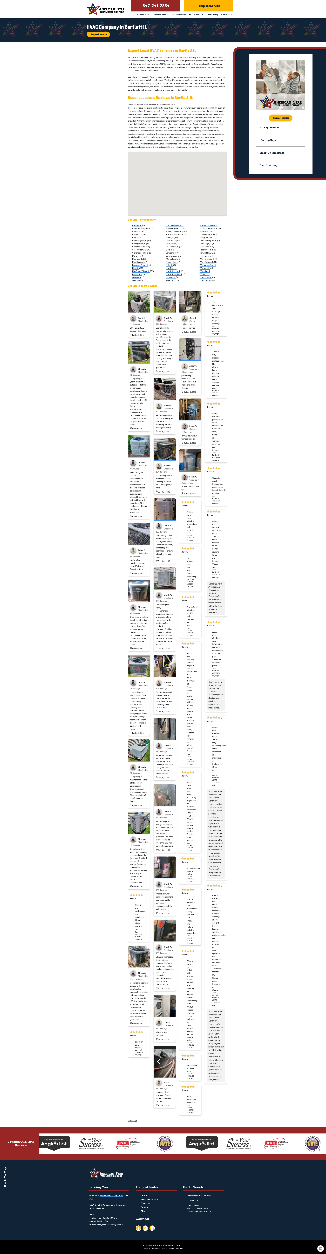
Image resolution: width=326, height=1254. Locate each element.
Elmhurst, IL (137, 274)
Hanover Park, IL (173, 228)
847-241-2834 (193, 1195)
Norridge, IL (171, 268)
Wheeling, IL (205, 271)
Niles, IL (169, 265)
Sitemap (179, 1248)
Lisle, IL (169, 249)
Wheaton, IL (205, 268)
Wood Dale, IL (206, 277)
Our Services (142, 15)
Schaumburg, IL (206, 234)
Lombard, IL (171, 252)
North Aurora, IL (173, 271)
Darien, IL (136, 256)
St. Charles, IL (205, 246)
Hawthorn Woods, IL (175, 231)
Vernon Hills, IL (206, 252)
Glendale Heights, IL (175, 225)
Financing (213, 15)
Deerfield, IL (137, 259)
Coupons (145, 1207)
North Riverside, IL (174, 274)
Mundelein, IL (172, 259)
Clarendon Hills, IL (140, 252)
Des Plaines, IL (138, 262)
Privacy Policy (168, 1248)
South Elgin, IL (206, 243)
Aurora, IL (136, 231)
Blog (143, 1211)
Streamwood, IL (206, 249)
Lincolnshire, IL (172, 246)
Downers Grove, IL (140, 265)
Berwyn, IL (136, 237)
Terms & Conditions (151, 1248)
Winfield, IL (204, 274)
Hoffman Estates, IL (174, 234)
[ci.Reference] (139, 311)
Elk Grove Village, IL (141, 271)
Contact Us (226, 15)
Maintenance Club (181, 15)
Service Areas (160, 15)
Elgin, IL (135, 268)
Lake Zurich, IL (172, 243)
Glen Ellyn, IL (137, 280)
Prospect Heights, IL (208, 225)
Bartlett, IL (137, 234)
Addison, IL (137, 225)
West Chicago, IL (207, 259)
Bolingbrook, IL (139, 243)
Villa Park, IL (205, 256)
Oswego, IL (171, 277)
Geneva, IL (136, 277)
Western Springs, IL (208, 265)
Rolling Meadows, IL (208, 228)
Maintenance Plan (149, 1199)
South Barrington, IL (208, 240)
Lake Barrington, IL (174, 240)
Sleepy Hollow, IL (207, 237)
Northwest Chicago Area (111, 1195)
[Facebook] (138, 1228)
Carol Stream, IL (139, 249)
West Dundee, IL (207, 262)
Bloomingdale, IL (139, 240)
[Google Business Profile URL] (222, 718)
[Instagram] (145, 1228)
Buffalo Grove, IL (139, 246)
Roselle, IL (204, 231)
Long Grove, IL (172, 256)
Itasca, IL (170, 237)
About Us (198, 15)
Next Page (132, 1120)
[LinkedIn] (152, 1228)
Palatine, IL (170, 280)
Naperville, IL (172, 262)
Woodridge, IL (206, 280)
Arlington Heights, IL (141, 228)
